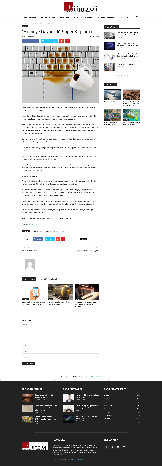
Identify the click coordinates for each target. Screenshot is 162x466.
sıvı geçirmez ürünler (59, 231)
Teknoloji (77, 17)
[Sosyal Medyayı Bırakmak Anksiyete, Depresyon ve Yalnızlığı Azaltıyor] (34, 292)
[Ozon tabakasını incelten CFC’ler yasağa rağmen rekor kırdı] (27, 419)
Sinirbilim (107, 419)
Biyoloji (126, 120)
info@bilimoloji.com (75, 459)
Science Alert (33, 224)
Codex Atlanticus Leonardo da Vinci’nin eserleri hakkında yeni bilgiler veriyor (46, 408)
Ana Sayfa (25, 23)
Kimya (106, 422)
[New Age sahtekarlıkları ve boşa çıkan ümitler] (68, 398)
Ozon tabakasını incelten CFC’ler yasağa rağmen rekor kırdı (45, 419)
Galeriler (89, 17)
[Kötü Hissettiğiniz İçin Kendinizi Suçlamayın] (112, 115)
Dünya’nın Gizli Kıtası (110, 102)
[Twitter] (118, 447)
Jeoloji (106, 99)
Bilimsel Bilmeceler (106, 17)
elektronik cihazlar (37, 231)
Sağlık (50, 299)
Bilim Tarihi (65, 17)
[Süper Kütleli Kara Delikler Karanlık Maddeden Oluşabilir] (109, 46)
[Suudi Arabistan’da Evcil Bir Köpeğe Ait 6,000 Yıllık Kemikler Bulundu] (131, 94)
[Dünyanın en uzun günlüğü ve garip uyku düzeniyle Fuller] (109, 35)
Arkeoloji (126, 99)
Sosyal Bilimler (48, 17)
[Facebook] (106, 447)
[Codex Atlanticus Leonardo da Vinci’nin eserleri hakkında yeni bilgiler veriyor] (27, 408)
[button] (137, 17)
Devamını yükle (121, 75)
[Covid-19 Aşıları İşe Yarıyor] (109, 67)
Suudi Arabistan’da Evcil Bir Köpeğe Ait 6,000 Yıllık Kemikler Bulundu (131, 104)
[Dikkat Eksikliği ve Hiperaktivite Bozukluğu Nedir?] (68, 408)
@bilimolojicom (94, 377)
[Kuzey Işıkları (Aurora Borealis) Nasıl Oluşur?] (68, 419)
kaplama (48, 231)
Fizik (105, 402)
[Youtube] (124, 447)
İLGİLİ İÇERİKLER (29, 279)
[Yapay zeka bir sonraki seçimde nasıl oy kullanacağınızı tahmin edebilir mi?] (87, 292)
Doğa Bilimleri (30, 17)
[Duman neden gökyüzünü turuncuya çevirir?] (27, 398)
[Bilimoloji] (81, 7)
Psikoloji (107, 120)
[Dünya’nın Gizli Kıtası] (112, 94)
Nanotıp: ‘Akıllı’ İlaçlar (29, 251)
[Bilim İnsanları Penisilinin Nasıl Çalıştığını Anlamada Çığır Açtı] (109, 56)
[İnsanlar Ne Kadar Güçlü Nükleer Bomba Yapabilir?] (60, 292)
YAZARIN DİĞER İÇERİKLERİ (47, 279)
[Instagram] (112, 447)
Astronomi (108, 405)
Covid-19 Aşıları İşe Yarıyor (127, 64)
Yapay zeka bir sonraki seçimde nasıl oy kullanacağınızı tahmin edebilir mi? (85, 304)
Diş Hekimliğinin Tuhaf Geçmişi (88, 251)
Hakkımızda (123, 17)
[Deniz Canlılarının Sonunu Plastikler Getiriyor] (131, 115)
